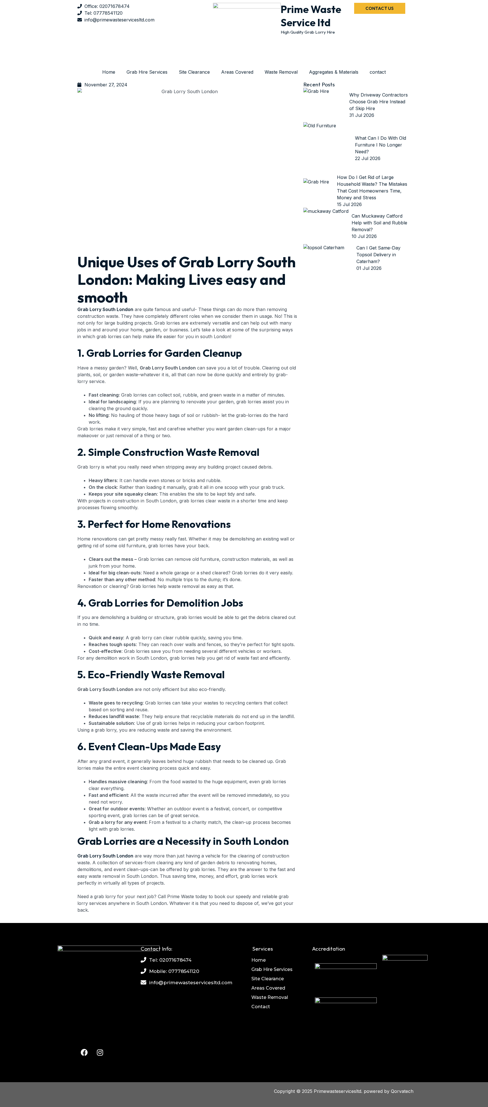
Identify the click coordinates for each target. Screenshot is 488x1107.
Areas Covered (237, 72)
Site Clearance (194, 72)
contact (378, 72)
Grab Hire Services (147, 72)
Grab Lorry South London (105, 309)
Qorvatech (402, 1091)
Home (108, 72)
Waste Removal (281, 72)
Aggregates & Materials (333, 72)
